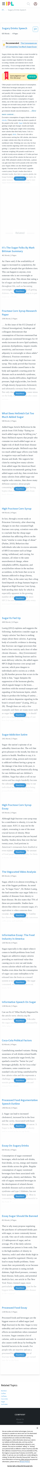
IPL (3, 10)
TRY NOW (32, 77)
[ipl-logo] (10, 5)
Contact (20, 1422)
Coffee (3, 1393)
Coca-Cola (4, 1399)
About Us (20, 1419)
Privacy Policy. (24, 1462)
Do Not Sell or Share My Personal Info (20, 1466)
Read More (20, 291)
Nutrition (4, 1391)
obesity (4, 120)
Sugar (21, 123)
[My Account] (36, 4)
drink (14, 134)
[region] (20, 1447)
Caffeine (4, 1396)
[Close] (37, 1428)
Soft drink (4, 1404)
